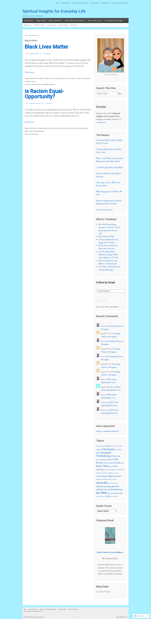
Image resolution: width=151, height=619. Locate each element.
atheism (113, 446)
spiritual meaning (103, 486)
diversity (52, 78)
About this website (65, 3)
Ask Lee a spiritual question (107, 431)
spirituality (102, 482)
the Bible (101, 492)
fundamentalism (106, 459)
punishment (115, 473)
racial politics (28, 81)
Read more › (30, 72)
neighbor (105, 473)
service (104, 479)
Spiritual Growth (51, 25)
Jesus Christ (102, 466)
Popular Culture (41, 20)
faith (115, 456)
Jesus (122, 463)
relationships (101, 476)
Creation (118, 449)
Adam (102, 446)
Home (57, 3)
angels (107, 445)
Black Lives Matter (46, 47)
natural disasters (112, 470)
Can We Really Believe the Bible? (109, 167)
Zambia (35, 131)
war (113, 496)
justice (64, 78)
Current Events (28, 20)
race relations (78, 78)
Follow (101, 299)
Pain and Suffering (62, 25)
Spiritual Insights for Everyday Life (54, 11)
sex (108, 479)
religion (110, 475)
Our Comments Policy (104, 209)
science (99, 479)
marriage (100, 469)
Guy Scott (55, 128)
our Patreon (101, 122)
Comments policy (94, 3)
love (115, 466)
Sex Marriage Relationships (113, 20)
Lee (41, 53)
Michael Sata (66, 128)
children (98, 449)
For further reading (104, 3)
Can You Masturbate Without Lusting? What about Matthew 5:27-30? (108, 254)
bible (116, 446)
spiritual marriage (113, 483)
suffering (106, 489)
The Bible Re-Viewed (39, 25)
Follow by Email (105, 282)
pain (110, 473)
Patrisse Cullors (71, 78)
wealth (116, 496)
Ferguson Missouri (48, 128)
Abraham (98, 446)
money (106, 470)
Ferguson (40, 128)
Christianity (108, 449)
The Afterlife (73, 25)
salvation (117, 476)
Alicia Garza (36, 78)
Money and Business (55, 20)
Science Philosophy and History (75, 20)
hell (118, 462)
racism (33, 81)
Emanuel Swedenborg (103, 454)
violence (108, 496)
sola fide (114, 479)
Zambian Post (41, 131)
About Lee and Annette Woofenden (80, 3)
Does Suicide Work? (106, 236)
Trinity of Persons (100, 496)
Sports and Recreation (95, 20)
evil (112, 456)
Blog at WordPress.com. (122, 617)
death (98, 452)
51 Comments (47, 53)
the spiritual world (115, 493)
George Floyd (58, 78)
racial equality (86, 78)
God (115, 459)
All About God (27, 25)
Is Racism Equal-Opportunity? (44, 94)
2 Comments (48, 103)
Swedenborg (116, 489)
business (120, 446)
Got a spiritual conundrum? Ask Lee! (119, 3)
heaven (99, 462)
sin (110, 479)
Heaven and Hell (110, 463)
